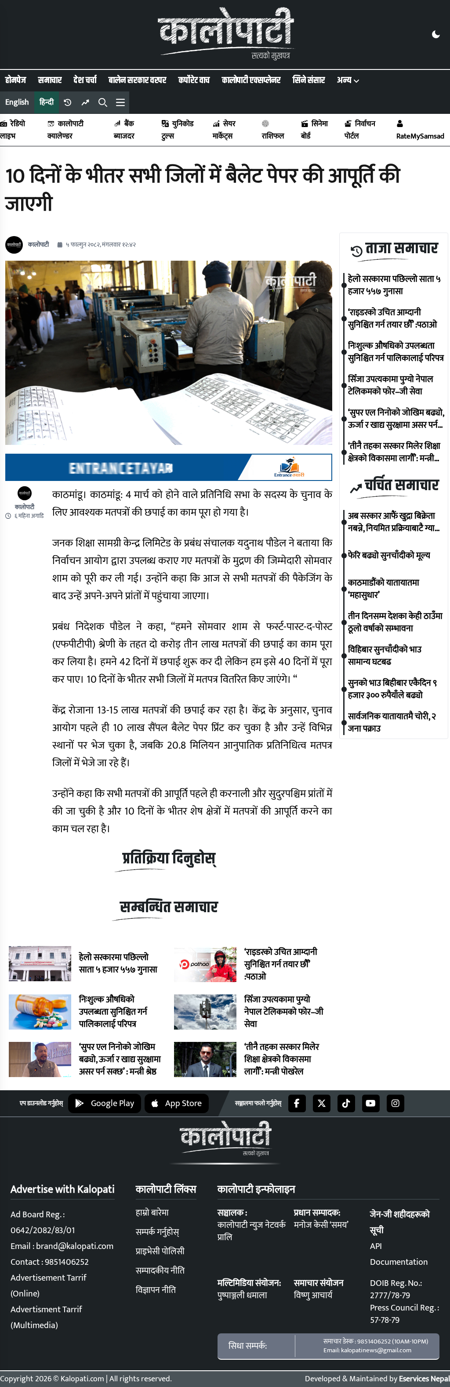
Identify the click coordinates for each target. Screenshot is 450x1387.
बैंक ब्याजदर (124, 130)
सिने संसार (309, 80)
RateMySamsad (420, 136)
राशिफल (273, 136)
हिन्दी (47, 102)
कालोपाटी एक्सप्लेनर (251, 80)
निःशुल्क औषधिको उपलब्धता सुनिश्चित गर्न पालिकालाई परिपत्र (113, 1012)
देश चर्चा (85, 80)
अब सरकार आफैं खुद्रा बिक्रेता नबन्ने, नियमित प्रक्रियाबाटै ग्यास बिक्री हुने (394, 522)
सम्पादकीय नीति (160, 1270)
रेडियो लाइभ (12, 130)
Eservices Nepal (424, 1379)
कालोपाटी (38, 245)
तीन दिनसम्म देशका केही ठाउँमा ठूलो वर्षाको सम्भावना (395, 622)
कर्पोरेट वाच (194, 80)
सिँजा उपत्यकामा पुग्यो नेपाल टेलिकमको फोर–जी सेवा (283, 1012)
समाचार (50, 80)
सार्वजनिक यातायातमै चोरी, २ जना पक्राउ (392, 722)
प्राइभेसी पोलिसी (160, 1251)
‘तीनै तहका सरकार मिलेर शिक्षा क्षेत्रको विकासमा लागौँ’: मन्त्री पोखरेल (281, 1059)
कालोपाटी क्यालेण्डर (65, 130)
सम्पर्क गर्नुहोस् (157, 1232)
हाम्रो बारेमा (152, 1212)
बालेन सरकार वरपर (137, 80)
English (17, 102)
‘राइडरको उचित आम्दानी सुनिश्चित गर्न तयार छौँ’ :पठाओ (280, 964)
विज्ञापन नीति (156, 1290)
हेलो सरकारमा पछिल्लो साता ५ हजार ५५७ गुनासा (118, 963)
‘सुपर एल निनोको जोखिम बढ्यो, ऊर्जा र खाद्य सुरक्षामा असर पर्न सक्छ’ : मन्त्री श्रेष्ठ (120, 1059)
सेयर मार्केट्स (224, 130)
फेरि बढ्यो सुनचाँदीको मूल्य (389, 556)
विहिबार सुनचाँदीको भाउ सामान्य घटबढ (384, 656)
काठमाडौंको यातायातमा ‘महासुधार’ (383, 589)
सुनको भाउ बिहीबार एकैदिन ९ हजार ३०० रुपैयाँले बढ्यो (392, 689)
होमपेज (15, 80)
